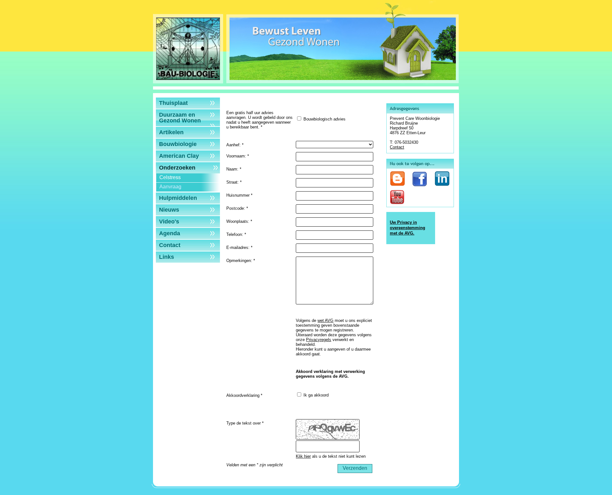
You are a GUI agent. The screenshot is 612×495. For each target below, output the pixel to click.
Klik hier (303, 456)
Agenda (169, 233)
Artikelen (171, 132)
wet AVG (325, 320)
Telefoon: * (236, 234)
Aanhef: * (235, 144)
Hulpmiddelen (178, 198)
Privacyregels (318, 339)
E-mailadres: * (239, 247)
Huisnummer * (239, 195)
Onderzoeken (177, 167)
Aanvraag (170, 186)
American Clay (179, 156)
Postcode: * (237, 208)
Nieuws (169, 210)
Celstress (170, 177)
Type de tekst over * (245, 423)
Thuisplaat (173, 103)
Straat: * (234, 182)
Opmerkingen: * (240, 260)
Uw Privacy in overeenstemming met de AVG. (407, 228)
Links (166, 257)
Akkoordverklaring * (244, 395)
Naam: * (233, 169)
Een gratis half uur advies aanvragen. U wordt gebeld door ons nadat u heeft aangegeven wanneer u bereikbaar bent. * (259, 119)
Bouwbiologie (178, 144)
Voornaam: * (237, 156)
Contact (169, 245)
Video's (169, 221)
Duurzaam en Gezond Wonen (180, 118)
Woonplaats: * (239, 221)
